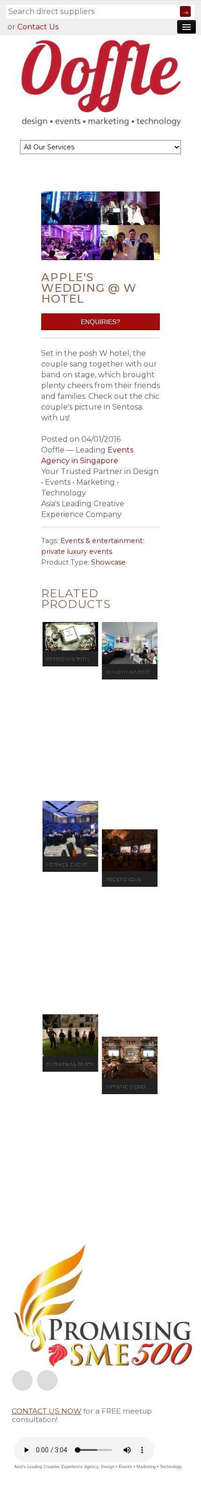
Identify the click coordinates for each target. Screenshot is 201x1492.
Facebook (22, 1380)
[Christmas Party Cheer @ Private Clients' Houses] (70, 1035)
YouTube (47, 1380)
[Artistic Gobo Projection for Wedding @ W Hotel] (130, 1058)
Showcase (108, 562)
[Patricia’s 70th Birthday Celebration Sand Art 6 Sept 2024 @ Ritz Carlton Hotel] (70, 636)
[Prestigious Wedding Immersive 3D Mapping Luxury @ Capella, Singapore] (130, 850)
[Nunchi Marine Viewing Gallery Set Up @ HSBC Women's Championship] (130, 643)
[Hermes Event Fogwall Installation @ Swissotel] (70, 828)
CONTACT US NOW (46, 1411)
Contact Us (37, 26)
